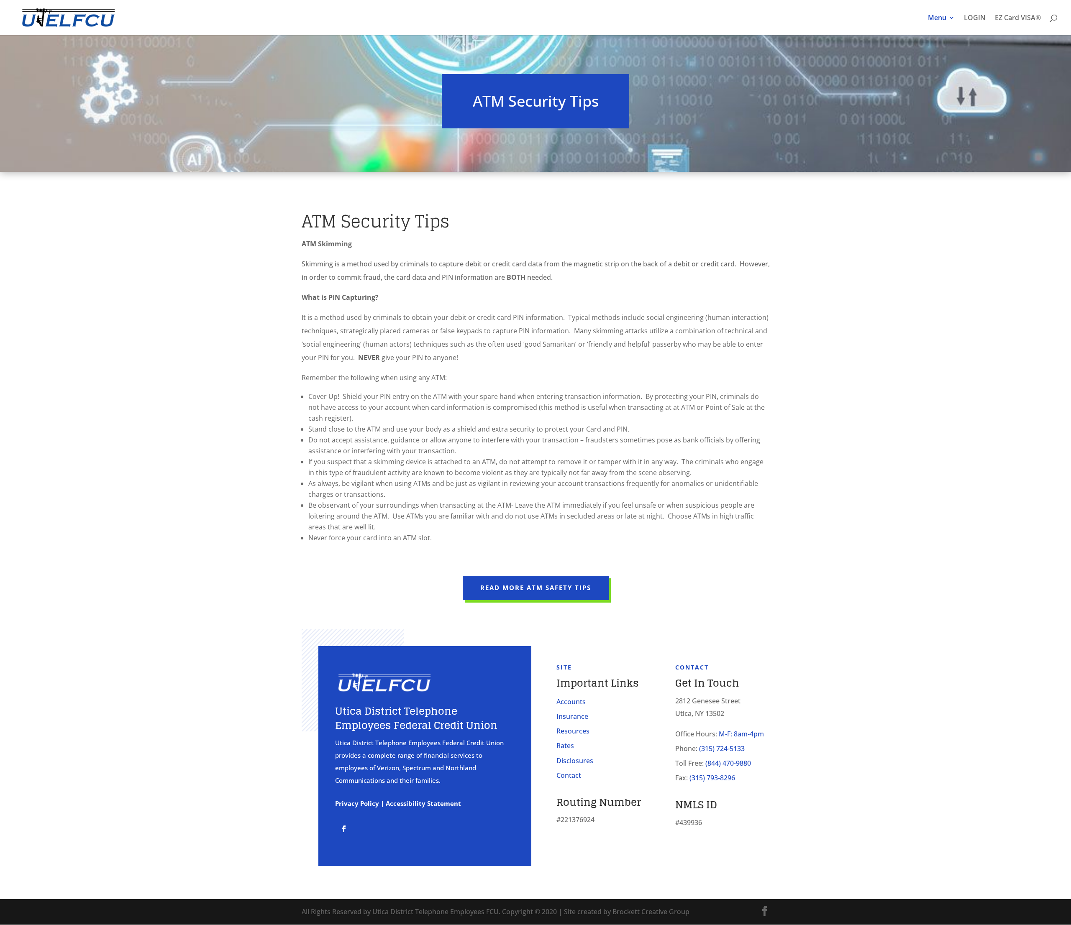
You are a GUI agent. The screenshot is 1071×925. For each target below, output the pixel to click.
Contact (568, 775)
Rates (565, 745)
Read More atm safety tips (535, 587)
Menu (937, 18)
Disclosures (574, 760)
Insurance (572, 716)
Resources (572, 731)
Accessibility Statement (423, 803)
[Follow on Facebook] (344, 829)
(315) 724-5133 (722, 748)
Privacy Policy (357, 803)
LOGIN (975, 18)
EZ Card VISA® (1018, 18)
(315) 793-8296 (712, 777)
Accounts (571, 701)
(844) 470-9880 (728, 763)
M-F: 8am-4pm (741, 733)
